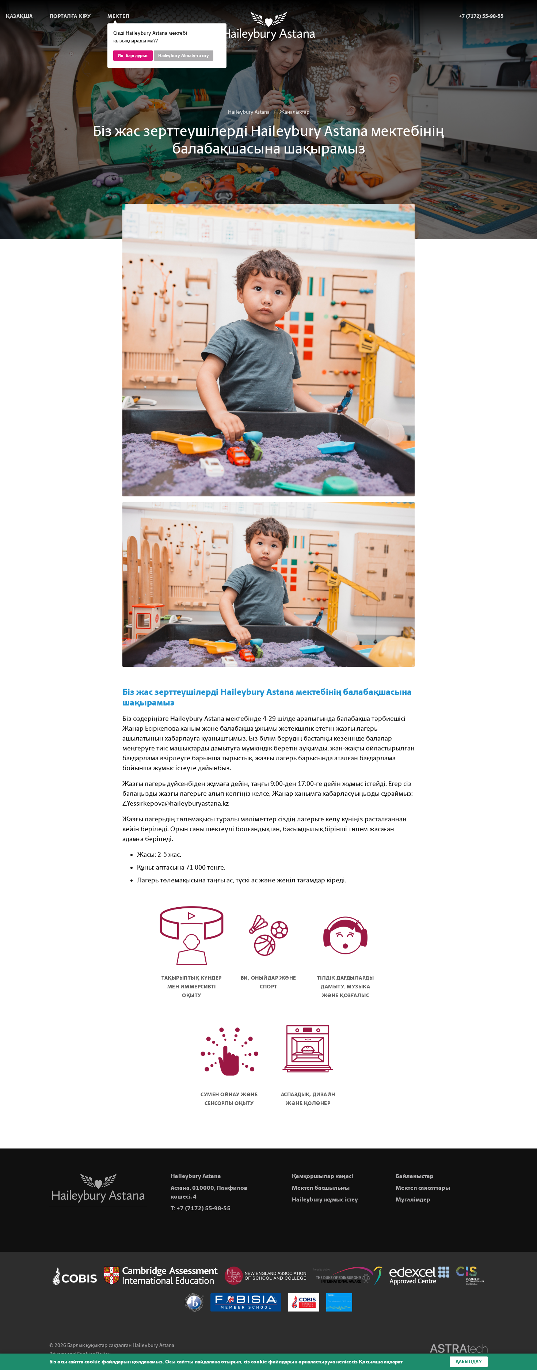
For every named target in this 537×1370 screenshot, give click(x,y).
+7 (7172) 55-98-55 (203, 1208)
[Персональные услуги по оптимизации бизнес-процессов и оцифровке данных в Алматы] (459, 1349)
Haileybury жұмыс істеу (325, 1199)
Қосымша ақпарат (381, 1362)
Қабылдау (469, 1361)
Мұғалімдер (413, 1199)
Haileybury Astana (249, 112)
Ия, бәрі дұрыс (133, 55)
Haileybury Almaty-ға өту (183, 55)
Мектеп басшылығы (321, 1187)
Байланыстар (415, 1176)
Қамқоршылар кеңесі (322, 1176)
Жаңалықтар (294, 112)
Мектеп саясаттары (423, 1187)
